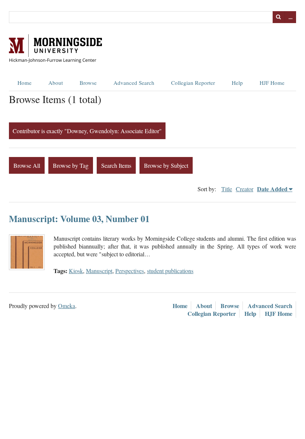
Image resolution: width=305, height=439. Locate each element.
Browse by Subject (166, 165)
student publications (170, 271)
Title (226, 189)
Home (24, 82)
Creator (244, 189)
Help (237, 82)
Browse (88, 82)
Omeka (66, 306)
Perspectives (129, 271)
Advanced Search (133, 82)
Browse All (26, 165)
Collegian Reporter (193, 82)
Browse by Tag (71, 165)
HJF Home (272, 82)
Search (279, 17)
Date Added (272, 189)
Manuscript (99, 271)
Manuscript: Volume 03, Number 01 (79, 218)
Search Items (116, 165)
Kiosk (76, 271)
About (55, 82)
